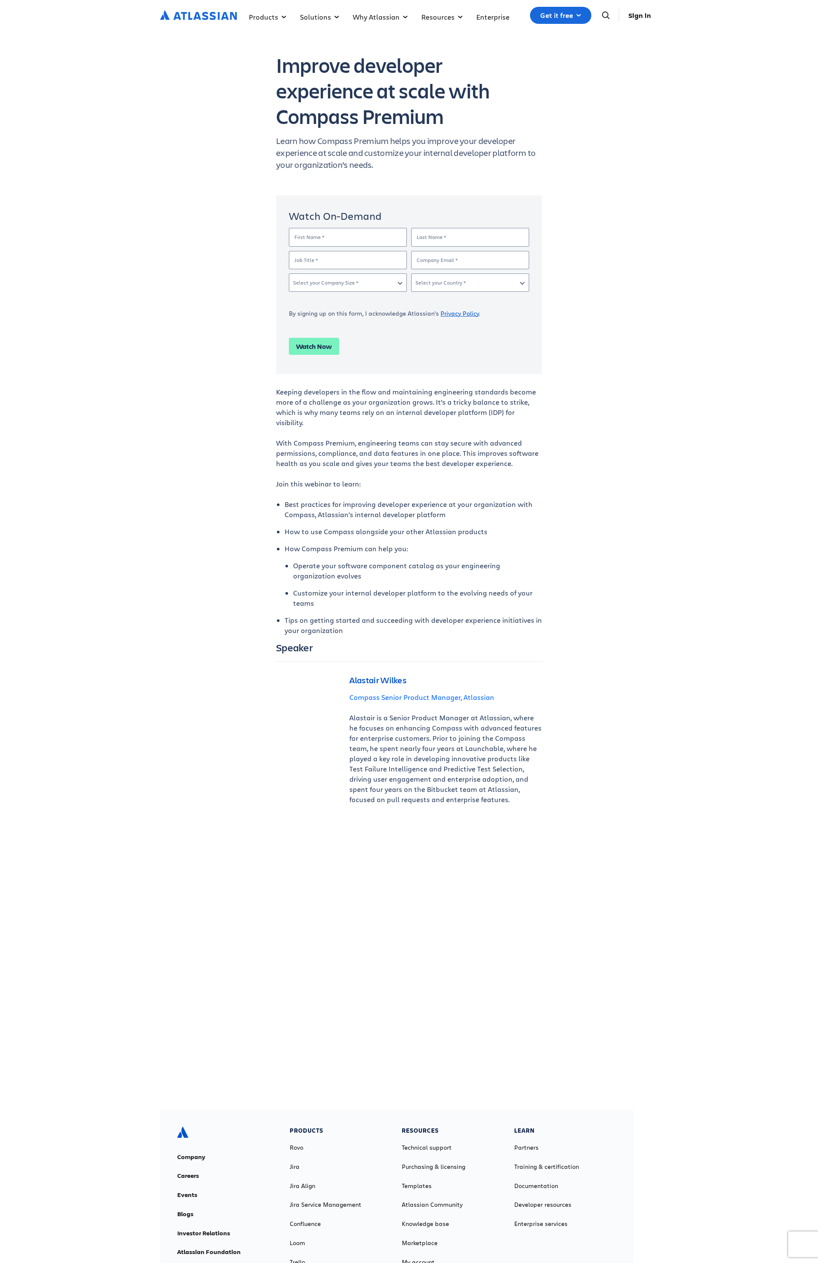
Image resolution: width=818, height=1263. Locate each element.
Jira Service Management (325, 1204)
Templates (417, 1185)
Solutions (315, 16)
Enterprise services (540, 1223)
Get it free (556, 15)
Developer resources (542, 1204)
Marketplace (420, 1243)
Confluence (305, 1223)
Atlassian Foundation (209, 1252)
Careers (188, 1175)
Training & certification (546, 1166)
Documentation (536, 1185)
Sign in (639, 15)
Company (191, 1157)
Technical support (427, 1147)
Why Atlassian (376, 16)
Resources (438, 16)
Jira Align (302, 1185)
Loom (297, 1243)
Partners (526, 1147)
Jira (295, 1166)
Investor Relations (203, 1233)
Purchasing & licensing (433, 1166)
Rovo (296, 1147)
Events (187, 1194)
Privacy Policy (460, 313)
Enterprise (493, 16)
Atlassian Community (432, 1204)
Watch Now (314, 346)
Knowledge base (425, 1223)
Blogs (185, 1214)
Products (263, 16)
